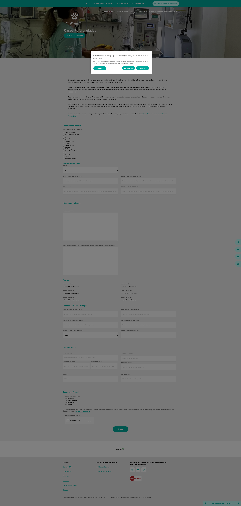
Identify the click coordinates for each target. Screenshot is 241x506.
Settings (100, 68)
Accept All (142, 68)
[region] (121, 62)
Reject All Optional (128, 68)
